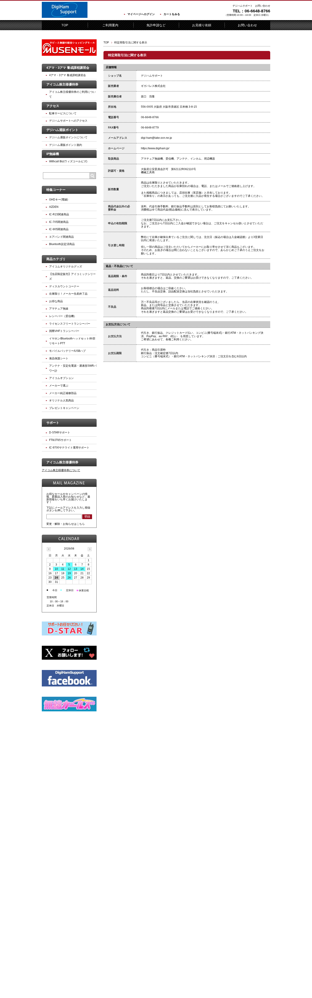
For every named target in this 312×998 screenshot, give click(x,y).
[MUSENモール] (69, 54)
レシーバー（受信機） (63, 316)
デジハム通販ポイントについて (68, 137)
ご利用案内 (110, 25)
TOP (64, 25)
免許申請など (156, 25)
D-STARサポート (59, 432)
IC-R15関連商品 (59, 214)
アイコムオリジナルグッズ (65, 266)
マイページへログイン (141, 14)
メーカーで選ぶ (58, 385)
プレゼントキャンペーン (64, 408)
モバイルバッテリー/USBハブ (67, 350)
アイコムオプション (61, 378)
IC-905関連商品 (59, 229)
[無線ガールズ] (69, 710)
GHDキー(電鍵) (58, 199)
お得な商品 (56, 301)
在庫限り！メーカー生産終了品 (68, 293)
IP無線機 (52, 154)
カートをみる (172, 14)
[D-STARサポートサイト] (69, 634)
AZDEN (53, 206)
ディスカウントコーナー (64, 286)
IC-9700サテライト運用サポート (69, 447)
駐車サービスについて (63, 113)
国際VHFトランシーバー (64, 331)
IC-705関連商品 (59, 222)
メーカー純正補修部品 (63, 393)
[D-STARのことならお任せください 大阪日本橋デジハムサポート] (64, 17)
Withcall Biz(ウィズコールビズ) (68, 161)
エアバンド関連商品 (61, 236)
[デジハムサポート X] (69, 658)
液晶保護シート (58, 358)
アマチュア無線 (58, 308)
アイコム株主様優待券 (62, 84)
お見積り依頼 (201, 25)
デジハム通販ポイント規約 (65, 145)
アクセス (52, 106)
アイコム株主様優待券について (61, 470)
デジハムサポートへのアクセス (68, 120)
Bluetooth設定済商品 (62, 244)
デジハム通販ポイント (62, 130)
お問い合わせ (247, 25)
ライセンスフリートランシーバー (69, 323)
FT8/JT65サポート (60, 440)
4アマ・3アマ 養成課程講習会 (67, 67)
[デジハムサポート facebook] (69, 685)
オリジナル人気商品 (61, 400)
